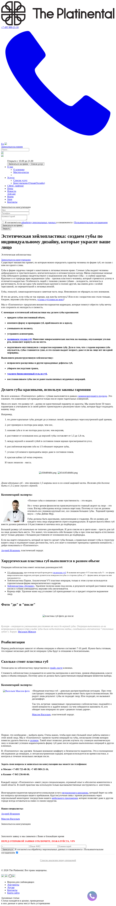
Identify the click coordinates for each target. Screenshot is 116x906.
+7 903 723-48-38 (24, 831)
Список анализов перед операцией (58, 860)
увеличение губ (59, 573)
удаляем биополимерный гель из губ (27, 373)
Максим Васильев (41, 714)
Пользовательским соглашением (91, 222)
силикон (34, 740)
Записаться (7, 849)
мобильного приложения (65, 798)
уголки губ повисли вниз (50, 299)
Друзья (10, 887)
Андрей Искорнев (10, 550)
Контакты (12, 890)
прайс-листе (56, 668)
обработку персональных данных (38, 222)
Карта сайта (13, 893)
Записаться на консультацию (16, 259)
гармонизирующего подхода (92, 396)
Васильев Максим (27, 631)
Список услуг (37, 164)
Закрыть (6, 229)
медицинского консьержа (75, 792)
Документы (13, 884)
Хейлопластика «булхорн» (20, 586)
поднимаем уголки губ (19, 339)
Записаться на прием (12, 146)
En (2, 144)
